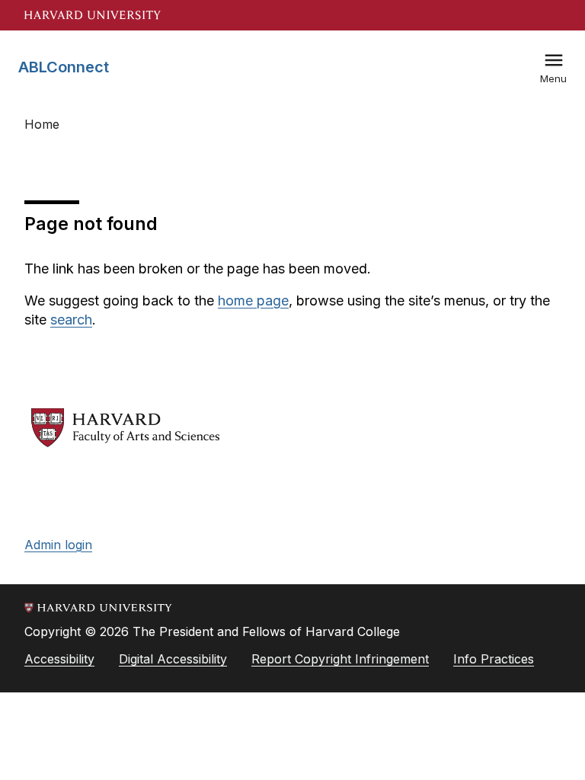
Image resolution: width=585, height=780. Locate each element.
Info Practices (493, 659)
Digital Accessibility (173, 659)
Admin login (58, 544)
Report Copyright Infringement (340, 659)
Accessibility (59, 659)
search (71, 320)
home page (253, 300)
